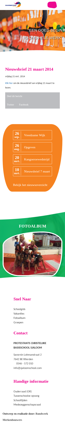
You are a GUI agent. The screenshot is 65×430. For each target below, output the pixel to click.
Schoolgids (19, 309)
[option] (32, 41)
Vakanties (19, 313)
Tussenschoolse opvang (26, 396)
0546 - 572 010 (24, 363)
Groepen (18, 322)
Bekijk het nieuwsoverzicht (30, 185)
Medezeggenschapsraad (27, 404)
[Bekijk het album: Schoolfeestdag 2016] (32, 253)
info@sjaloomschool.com (28, 368)
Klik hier (9, 83)
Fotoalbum (19, 318)
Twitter (10, 104)
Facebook (23, 104)
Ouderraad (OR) (23, 391)
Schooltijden (20, 400)
